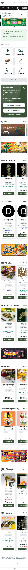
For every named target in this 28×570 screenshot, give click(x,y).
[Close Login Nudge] (25, 14)
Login (19, 8)
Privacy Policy (14, 568)
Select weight (8, 193)
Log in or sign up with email (14, 114)
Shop (6, 132)
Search (11, 8)
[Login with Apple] (22, 14)
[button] (14, 14)
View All (14, 80)
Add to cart (8, 441)
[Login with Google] (18, 14)
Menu (4, 8)
